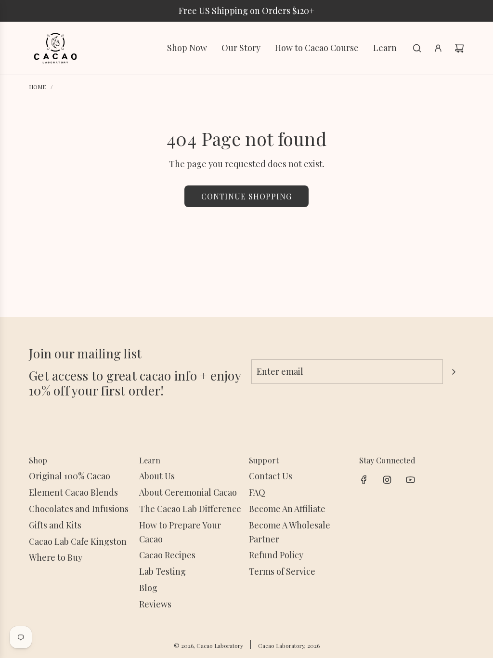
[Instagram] (387, 479)
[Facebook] (364, 479)
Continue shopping (246, 196)
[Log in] (438, 48)
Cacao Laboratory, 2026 (289, 645)
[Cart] (459, 48)
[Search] (417, 48)
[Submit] (453, 371)
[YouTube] (410, 479)
